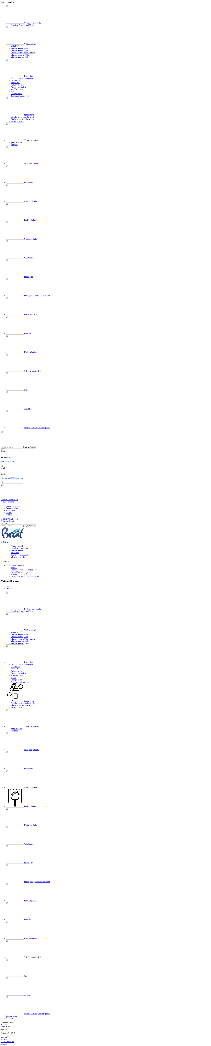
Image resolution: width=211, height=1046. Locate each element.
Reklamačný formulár (19, 574)
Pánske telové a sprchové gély (22, 119)
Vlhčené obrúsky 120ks (20, 57)
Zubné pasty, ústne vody (20, 96)
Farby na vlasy (16, 142)
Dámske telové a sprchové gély (23, 117)
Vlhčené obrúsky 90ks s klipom (23, 53)
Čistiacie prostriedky (18, 546)
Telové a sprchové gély (20, 555)
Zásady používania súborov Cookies (25, 576)
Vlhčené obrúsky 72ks (19, 50)
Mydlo (13, 91)
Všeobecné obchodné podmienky (24, 570)
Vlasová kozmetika (18, 557)
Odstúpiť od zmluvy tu (19, 572)
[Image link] (13, 538)
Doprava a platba (17, 565)
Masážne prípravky (18, 89)
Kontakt (14, 568)
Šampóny (14, 145)
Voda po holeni (16, 94)
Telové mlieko (16, 121)
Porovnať (9, 1018)
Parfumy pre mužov (18, 87)
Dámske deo (15, 80)
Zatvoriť (4, 1024)
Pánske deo (15, 83)
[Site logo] (13, 445)
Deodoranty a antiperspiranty (22, 78)
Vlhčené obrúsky (17, 550)
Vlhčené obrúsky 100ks (20, 55)
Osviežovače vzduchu (19, 548)
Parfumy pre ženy (17, 85)
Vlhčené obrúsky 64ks (19, 48)
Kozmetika (15, 553)
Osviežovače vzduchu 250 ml (22, 25)
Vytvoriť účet (6, 1037)
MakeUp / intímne (18, 46)
